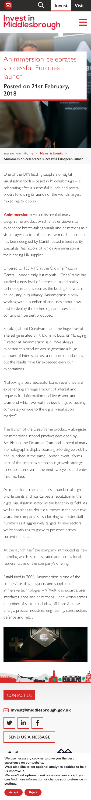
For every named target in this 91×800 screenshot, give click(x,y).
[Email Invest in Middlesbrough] (8, 5)
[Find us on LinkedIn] (23, 723)
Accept (13, 792)
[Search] (41, 5)
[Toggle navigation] (83, 22)
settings (10, 784)
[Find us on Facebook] (37, 723)
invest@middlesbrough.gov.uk (40, 710)
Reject (33, 792)
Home (28, 152)
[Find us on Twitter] (9, 723)
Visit (79, 5)
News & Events (51, 152)
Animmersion (16, 214)
